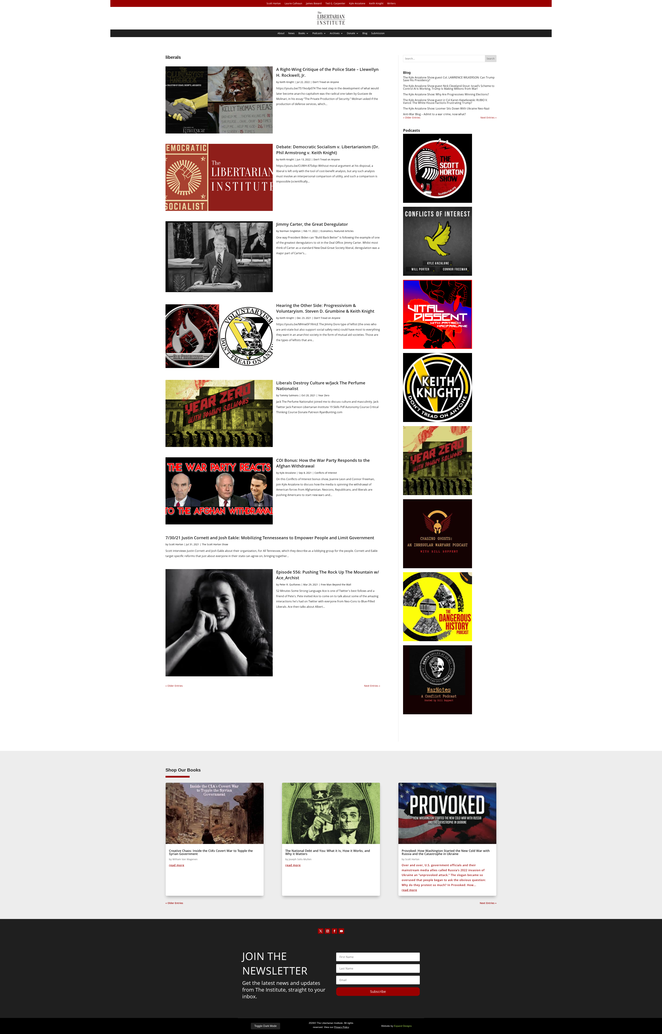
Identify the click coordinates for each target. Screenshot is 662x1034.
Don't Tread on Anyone (326, 82)
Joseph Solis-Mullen (300, 859)
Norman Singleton (290, 231)
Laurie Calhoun (293, 3)
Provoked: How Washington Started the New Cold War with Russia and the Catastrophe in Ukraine (446, 852)
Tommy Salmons (289, 395)
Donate (351, 33)
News (291, 33)
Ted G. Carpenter (335, 3)
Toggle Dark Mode (265, 1026)
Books (301, 33)
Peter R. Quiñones (290, 584)
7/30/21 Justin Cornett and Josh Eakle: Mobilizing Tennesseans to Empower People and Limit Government (270, 537)
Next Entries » (372, 685)
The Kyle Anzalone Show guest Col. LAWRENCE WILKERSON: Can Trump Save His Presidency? (449, 79)
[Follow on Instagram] (327, 931)
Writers (391, 3)
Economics (326, 231)
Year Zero (323, 395)
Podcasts (317, 33)
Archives (335, 33)
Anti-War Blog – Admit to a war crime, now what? (434, 114)
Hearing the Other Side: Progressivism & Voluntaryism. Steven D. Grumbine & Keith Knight (325, 308)
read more (176, 865)
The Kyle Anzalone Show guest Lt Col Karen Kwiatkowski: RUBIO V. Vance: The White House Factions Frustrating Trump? (445, 101)
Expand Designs (403, 1026)
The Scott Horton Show (215, 544)
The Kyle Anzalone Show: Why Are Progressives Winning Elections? (446, 94)
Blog (364, 33)
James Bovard (314, 3)
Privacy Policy (341, 1027)
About (281, 33)
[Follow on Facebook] (334, 931)
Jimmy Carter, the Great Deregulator (312, 224)
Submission (378, 33)
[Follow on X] (320, 931)
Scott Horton (274, 3)
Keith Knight (376, 3)
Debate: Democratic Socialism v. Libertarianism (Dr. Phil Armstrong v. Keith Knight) (327, 149)
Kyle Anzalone (357, 3)
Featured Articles (344, 231)
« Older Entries (174, 685)
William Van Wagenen (185, 859)
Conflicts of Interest (325, 472)
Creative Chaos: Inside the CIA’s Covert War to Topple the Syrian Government (211, 852)
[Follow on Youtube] (341, 931)
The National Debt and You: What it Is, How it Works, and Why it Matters (327, 852)
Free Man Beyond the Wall (336, 584)
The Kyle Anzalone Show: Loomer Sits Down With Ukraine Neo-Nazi (446, 108)
